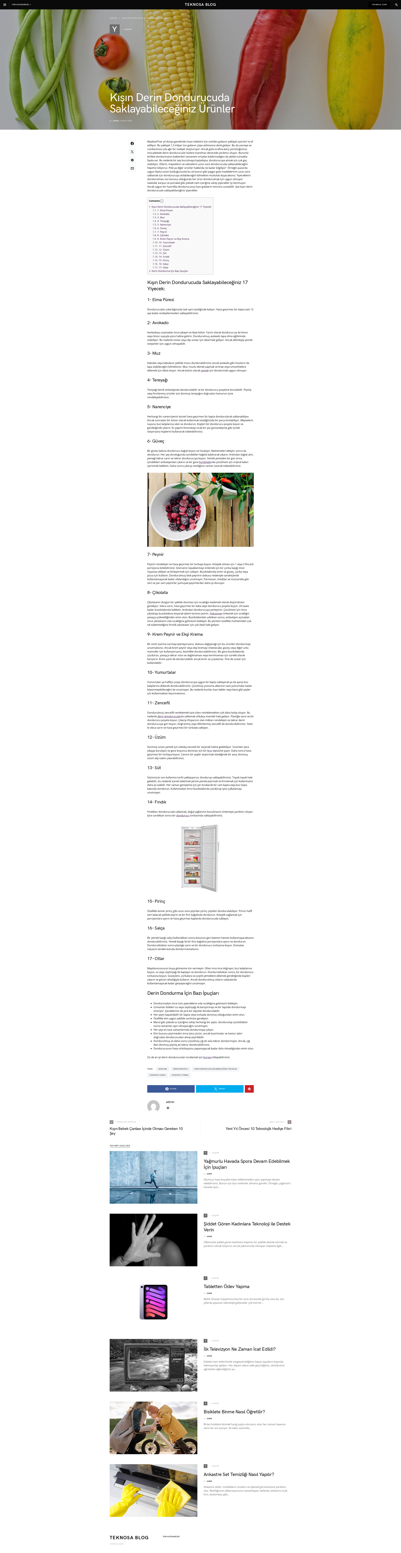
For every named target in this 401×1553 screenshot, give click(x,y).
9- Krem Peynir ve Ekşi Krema (171, 238)
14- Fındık (161, 256)
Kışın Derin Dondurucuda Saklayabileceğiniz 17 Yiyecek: (180, 206)
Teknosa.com (379, 4)
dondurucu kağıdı (157, 1075)
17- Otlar (160, 267)
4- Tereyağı (161, 221)
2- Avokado (161, 213)
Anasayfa (113, 18)
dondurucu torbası (180, 1075)
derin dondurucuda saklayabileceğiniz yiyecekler (215, 1069)
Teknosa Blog (200, 4)
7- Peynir (160, 231)
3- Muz (159, 217)
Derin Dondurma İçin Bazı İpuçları (168, 270)
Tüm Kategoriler (171, 1536)
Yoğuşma (215, 613)
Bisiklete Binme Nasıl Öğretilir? (234, 1412)
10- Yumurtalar (164, 242)
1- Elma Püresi (163, 210)
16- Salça (160, 263)
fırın (209, 750)
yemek (205, 370)
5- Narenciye (162, 224)
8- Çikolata (161, 235)
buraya (207, 1057)
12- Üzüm (161, 249)
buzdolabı (205, 462)
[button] (161, 201)
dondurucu (183, 815)
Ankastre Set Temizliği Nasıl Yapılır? (239, 1474)
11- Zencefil (162, 246)
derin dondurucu (180, 1069)
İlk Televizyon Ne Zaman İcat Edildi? (240, 1349)
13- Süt (159, 253)
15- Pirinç (161, 260)
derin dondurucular (169, 716)
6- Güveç (160, 228)
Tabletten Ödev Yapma (226, 1286)
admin (115, 121)
